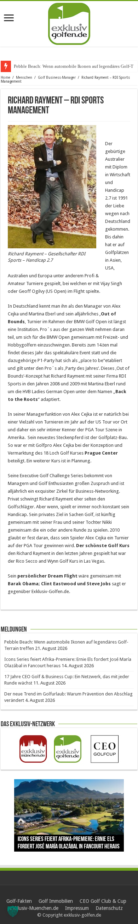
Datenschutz (109, 908)
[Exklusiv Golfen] (69, 22)
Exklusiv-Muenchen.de (34, 908)
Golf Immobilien (56, 901)
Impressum (77, 908)
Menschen (24, 77)
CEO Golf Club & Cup (103, 901)
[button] (12, 911)
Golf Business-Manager (57, 77)
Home (5, 77)
